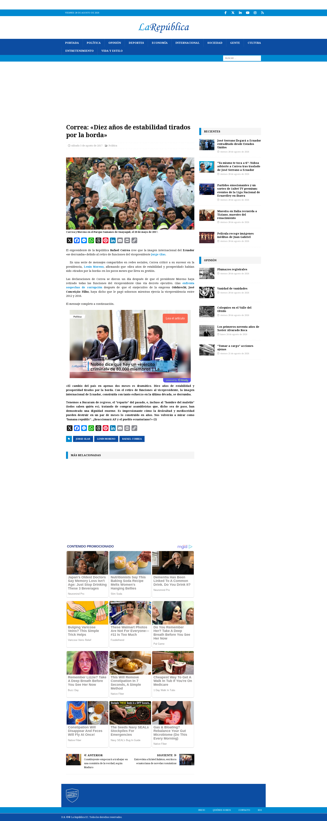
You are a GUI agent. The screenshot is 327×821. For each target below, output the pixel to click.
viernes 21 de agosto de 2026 (234, 353)
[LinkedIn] (240, 12)
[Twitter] (233, 12)
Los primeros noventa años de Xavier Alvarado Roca (238, 328)
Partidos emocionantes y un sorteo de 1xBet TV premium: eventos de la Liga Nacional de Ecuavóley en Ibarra (238, 190)
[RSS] (262, 12)
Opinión (114, 42)
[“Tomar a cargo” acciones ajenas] (206, 350)
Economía (160, 42)
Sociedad (214, 42)
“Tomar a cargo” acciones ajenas (235, 347)
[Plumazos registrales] (206, 273)
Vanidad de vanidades (232, 288)
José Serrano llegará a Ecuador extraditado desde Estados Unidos (239, 144)
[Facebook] (225, 12)
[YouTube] (247, 12)
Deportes (136, 42)
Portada (72, 42)
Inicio (201, 810)
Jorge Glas (83, 439)
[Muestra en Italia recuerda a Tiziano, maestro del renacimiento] (206, 215)
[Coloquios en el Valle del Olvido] (206, 311)
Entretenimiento (79, 50)
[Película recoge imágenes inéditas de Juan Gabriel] (206, 237)
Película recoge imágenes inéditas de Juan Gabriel (235, 235)
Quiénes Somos (222, 810)
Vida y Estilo (112, 50)
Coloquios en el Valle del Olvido (234, 309)
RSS (260, 810)
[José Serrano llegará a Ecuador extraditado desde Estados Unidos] (206, 144)
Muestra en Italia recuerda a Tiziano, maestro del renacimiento (237, 214)
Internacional (187, 42)
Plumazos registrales (232, 269)
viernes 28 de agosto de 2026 (234, 152)
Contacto (244, 810)
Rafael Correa (132, 439)
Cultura (254, 42)
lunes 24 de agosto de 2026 (233, 334)
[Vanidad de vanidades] (206, 292)
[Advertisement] (163, 90)
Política (94, 42)
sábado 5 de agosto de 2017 (86, 145)
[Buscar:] (242, 57)
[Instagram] (255, 12)
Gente (235, 42)
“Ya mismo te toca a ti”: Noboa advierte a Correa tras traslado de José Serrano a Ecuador (238, 166)
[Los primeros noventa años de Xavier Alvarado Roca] (206, 330)
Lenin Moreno (106, 439)
